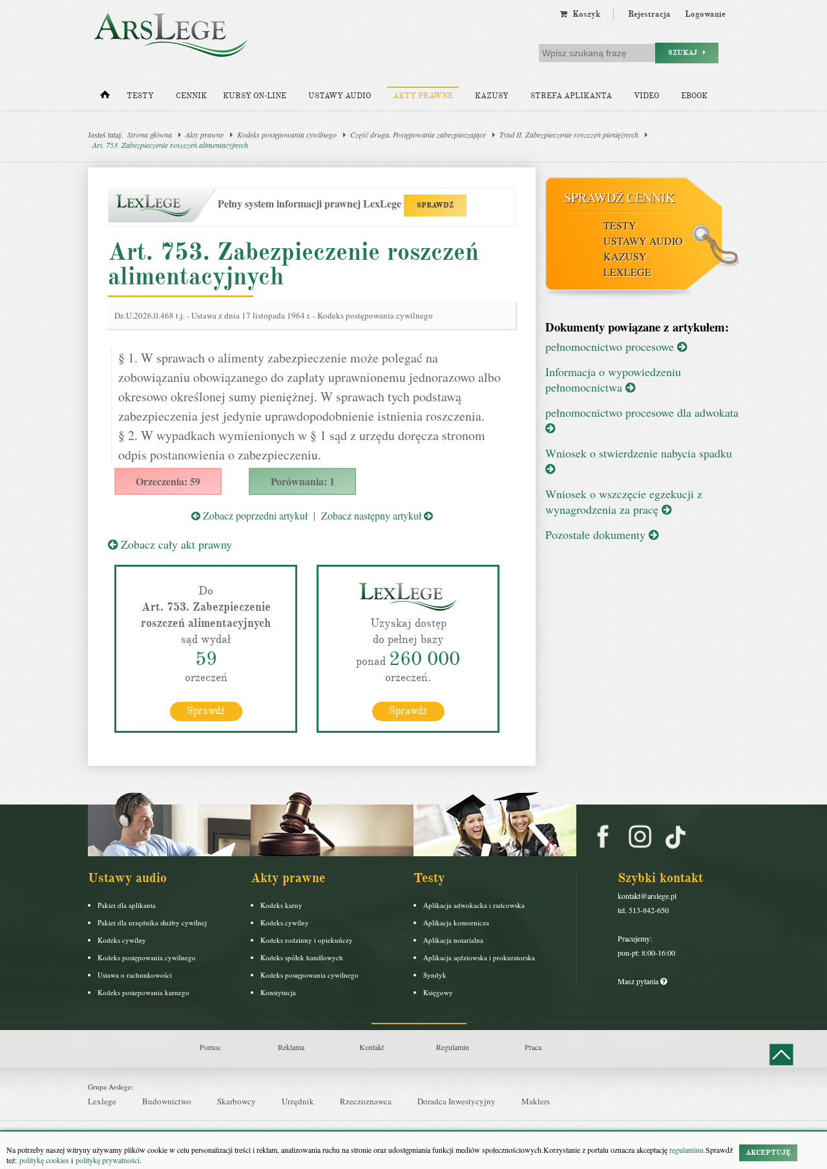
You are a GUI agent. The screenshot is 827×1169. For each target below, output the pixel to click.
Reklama (291, 1047)
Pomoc (210, 1047)
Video (646, 96)
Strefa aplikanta (571, 96)
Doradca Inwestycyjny (456, 1101)
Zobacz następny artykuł (372, 515)
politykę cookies (44, 1160)
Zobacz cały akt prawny (175, 544)
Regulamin (452, 1047)
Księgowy (438, 992)
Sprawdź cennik (619, 197)
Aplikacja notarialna (453, 940)
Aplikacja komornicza (456, 922)
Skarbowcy (236, 1101)
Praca (533, 1047)
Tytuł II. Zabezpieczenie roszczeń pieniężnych (568, 134)
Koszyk (583, 14)
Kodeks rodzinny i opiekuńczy (306, 940)
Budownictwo (166, 1101)
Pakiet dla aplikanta (127, 905)
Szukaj (685, 52)
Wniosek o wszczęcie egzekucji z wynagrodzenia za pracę (623, 501)
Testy (140, 96)
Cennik (191, 96)
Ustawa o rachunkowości (135, 975)
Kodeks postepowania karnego (143, 992)
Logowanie (705, 14)
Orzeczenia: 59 (168, 481)
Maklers (535, 1101)
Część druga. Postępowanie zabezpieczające (418, 134)
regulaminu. (686, 1149)
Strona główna (149, 134)
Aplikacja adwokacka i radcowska (474, 905)
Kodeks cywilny (122, 940)
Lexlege (102, 1101)
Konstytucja (278, 992)
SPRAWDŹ (435, 205)
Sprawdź (206, 710)
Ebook (694, 96)
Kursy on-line (254, 96)
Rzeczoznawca (366, 1101)
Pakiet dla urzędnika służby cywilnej (152, 922)
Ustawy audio (339, 96)
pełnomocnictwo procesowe (611, 346)
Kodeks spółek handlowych (301, 957)
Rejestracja (649, 14)
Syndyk (434, 975)
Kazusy (491, 96)
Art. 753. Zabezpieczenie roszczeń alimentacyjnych (170, 145)
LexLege (627, 272)
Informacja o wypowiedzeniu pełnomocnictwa (613, 379)
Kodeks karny (281, 905)
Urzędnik (298, 1101)
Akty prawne (423, 96)
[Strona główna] (105, 97)
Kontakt (371, 1047)
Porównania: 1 (303, 481)
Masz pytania (639, 981)
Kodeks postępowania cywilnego (287, 134)
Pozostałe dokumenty (597, 534)
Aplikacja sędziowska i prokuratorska (479, 957)
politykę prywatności (108, 1160)
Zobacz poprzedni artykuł (254, 515)
